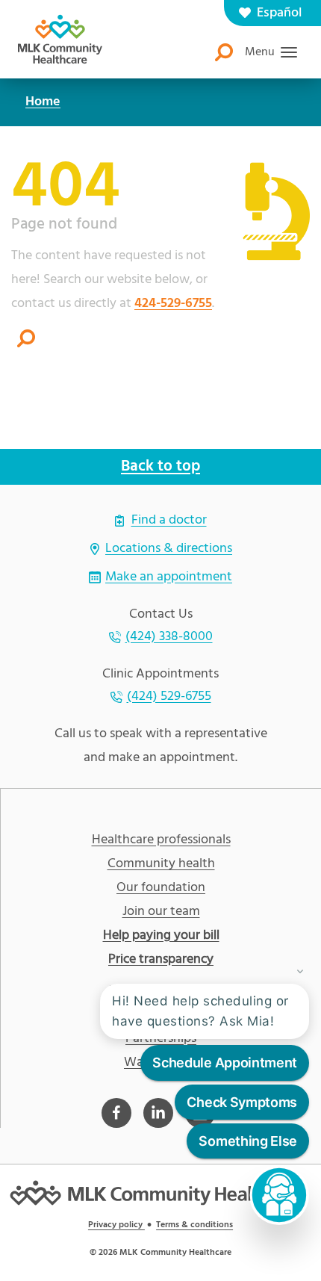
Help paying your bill (161, 936)
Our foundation (160, 888)
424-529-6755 (173, 303)
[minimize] (300, 969)
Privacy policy (116, 1225)
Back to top (160, 467)
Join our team (161, 912)
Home (42, 102)
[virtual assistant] (279, 1195)
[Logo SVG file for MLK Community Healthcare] (60, 39)
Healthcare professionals (161, 840)
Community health (161, 864)
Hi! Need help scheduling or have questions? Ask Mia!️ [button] (200, 1011)
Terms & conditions (194, 1225)
